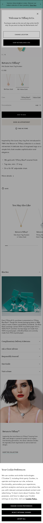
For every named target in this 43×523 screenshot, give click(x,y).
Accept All (21, 519)
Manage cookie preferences (21, 506)
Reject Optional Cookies (21, 512)
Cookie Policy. (31, 499)
